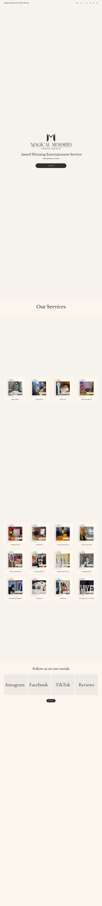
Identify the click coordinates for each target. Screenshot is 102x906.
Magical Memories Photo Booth (16, 3)
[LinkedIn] (90, 2)
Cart (97, 2)
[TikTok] (87, 2)
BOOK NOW (51, 165)
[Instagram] (81, 2)
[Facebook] (84, 2)
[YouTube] (93, 2)
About (77, 2)
